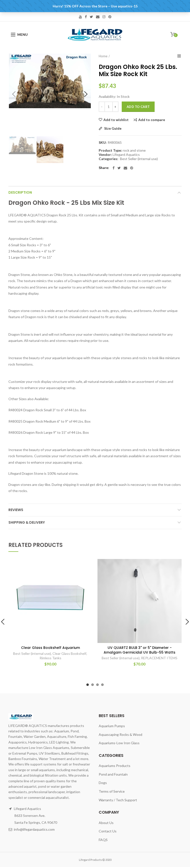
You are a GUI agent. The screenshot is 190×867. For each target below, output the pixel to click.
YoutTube (80, 17)
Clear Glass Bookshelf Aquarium (50, 647)
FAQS (103, 840)
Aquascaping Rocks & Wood (120, 734)
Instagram (104, 17)
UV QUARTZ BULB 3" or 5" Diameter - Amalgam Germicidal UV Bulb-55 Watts (139, 649)
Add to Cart (138, 107)
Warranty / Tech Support (118, 800)
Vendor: (105, 155)
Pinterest (110, 17)
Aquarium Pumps (112, 726)
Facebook (85, 17)
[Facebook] (113, 168)
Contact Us (108, 831)
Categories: (108, 159)
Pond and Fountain (113, 774)
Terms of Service (112, 791)
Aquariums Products (114, 766)
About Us (106, 823)
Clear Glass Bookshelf (69, 653)
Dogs (103, 783)
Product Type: (110, 150)
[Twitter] (119, 168)
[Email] (125, 168)
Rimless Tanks (50, 658)
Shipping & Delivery (26, 522)
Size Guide (112, 128)
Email (98, 17)
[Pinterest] (132, 168)
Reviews (15, 509)
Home (103, 56)
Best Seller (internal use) (139, 159)
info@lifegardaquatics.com (34, 829)
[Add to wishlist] (85, 565)
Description (20, 192)
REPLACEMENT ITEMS (159, 658)
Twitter (91, 17)
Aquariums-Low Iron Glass (119, 743)
